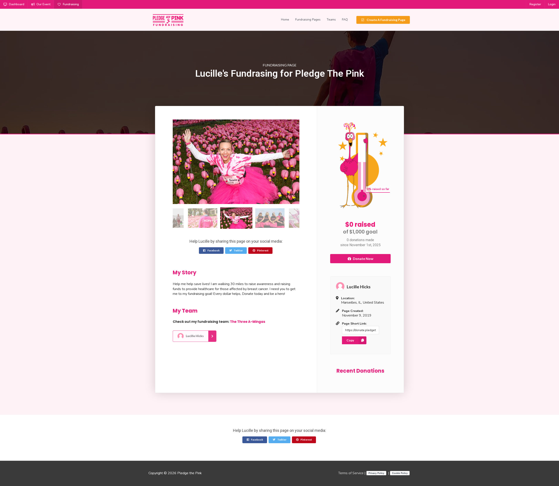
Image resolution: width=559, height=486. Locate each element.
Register (535, 4)
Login (552, 4)
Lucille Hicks (194, 335)
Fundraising (71, 4)
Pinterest (263, 250)
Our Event (43, 4)
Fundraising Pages (308, 19)
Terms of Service (351, 473)
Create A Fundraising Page (385, 20)
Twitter (238, 250)
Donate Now (363, 258)
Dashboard (16, 4)
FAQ (345, 19)
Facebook (213, 250)
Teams (331, 19)
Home (285, 19)
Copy (350, 340)
